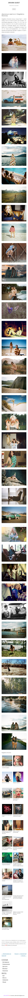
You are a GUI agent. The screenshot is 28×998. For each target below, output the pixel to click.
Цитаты (4, 966)
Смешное (5, 980)
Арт (3, 975)
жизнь (11, 942)
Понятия (5, 970)
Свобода (21, 943)
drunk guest (22, 940)
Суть (24, 943)
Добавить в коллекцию (12, 945)
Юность (3, 945)
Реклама (17, 943)
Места (4, 978)
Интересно (5, 962)
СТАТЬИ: (5, 960)
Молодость (6, 943)
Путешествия (12, 943)
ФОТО (18, 942)
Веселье (4, 968)
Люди (4, 982)
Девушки (7, 942)
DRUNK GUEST (14, 3)
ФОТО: (4, 973)
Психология (6, 964)
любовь (14, 942)
